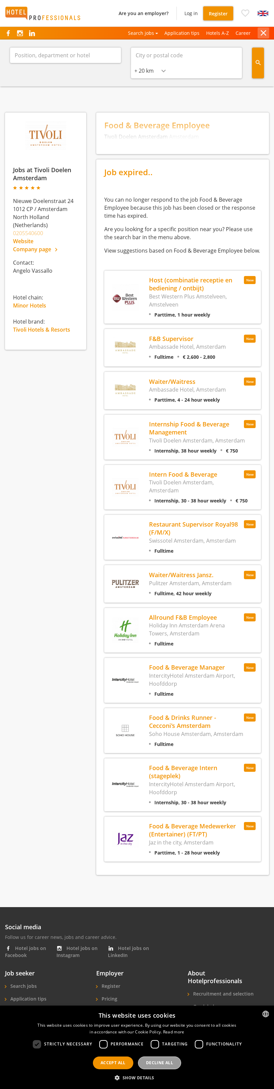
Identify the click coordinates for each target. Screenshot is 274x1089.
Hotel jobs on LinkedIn (128, 951)
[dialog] (137, 1047)
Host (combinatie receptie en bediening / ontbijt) (190, 284)
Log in (191, 13)
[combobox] (150, 70)
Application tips (181, 33)
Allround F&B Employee (183, 617)
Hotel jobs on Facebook (25, 951)
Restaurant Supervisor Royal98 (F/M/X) (193, 528)
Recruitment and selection (223, 994)
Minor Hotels (29, 305)
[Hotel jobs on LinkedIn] (32, 33)
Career (243, 33)
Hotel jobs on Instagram (77, 951)
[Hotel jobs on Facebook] (8, 33)
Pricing (108, 999)
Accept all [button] (113, 1063)
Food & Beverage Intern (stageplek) (183, 771)
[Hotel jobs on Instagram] (20, 33)
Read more (173, 1032)
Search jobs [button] (141, 33)
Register (218, 13)
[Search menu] (258, 63)
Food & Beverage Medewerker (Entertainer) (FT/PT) (192, 830)
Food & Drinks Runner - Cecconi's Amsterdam (182, 721)
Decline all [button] (159, 1063)
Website (23, 241)
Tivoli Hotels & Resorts (41, 329)
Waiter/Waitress (172, 381)
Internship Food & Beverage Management (189, 428)
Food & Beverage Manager (187, 667)
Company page (32, 249)
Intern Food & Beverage (183, 474)
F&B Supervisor (171, 338)
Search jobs (23, 986)
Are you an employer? (143, 13)
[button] (245, 13)
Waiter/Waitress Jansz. (181, 574)
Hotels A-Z (217, 33)
